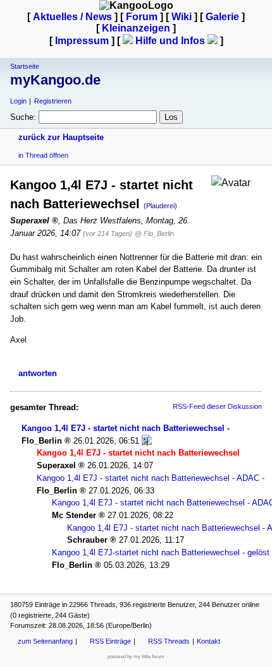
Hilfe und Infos (170, 40)
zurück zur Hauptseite (61, 137)
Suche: (23, 117)
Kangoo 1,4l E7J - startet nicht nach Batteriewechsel (123, 428)
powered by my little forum (136, 656)
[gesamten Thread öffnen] (147, 441)
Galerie (222, 16)
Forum (142, 16)
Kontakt (208, 641)
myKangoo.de (55, 80)
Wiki (181, 16)
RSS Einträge (110, 641)
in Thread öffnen (43, 155)
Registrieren (52, 101)
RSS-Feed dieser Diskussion (217, 406)
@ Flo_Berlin (154, 233)
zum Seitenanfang (45, 641)
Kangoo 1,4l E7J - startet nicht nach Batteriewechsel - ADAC (148, 478)
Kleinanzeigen (136, 28)
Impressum (82, 40)
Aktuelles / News (72, 16)
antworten (37, 373)
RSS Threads (169, 641)
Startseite (24, 66)
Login (18, 101)
